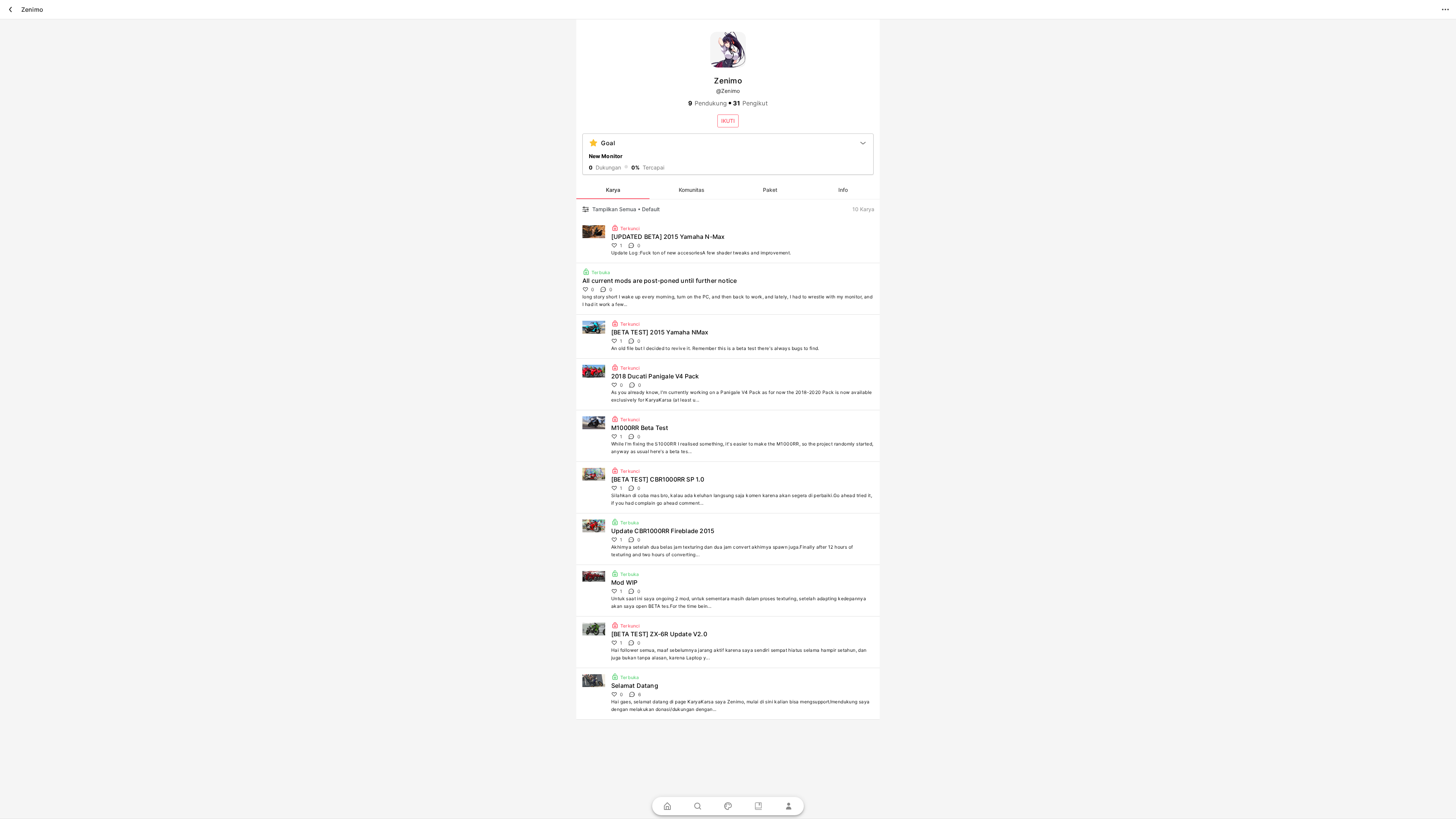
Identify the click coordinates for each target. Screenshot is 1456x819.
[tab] (613, 190)
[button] (728, 121)
